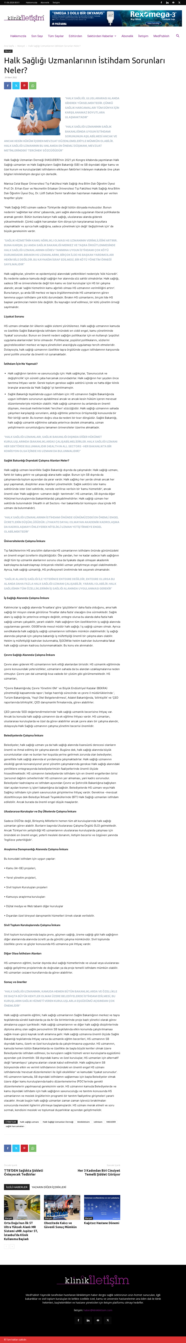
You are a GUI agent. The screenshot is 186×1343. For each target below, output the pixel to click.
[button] (177, 36)
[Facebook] (161, 2)
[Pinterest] (24, 85)
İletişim (56, 2)
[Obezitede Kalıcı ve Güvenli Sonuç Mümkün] (62, 1207)
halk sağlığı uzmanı (29, 1121)
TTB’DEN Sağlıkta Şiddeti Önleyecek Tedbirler (23, 1172)
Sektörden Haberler (100, 36)
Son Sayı (37, 36)
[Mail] (173, 2)
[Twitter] (179, 2)
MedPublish (161, 36)
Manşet (21, 45)
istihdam (98, 1121)
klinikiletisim (83, 1121)
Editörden (75, 36)
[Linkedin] (167, 2)
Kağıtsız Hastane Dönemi (101, 1223)
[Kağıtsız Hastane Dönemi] (102, 1207)
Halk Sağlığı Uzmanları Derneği (58, 1121)
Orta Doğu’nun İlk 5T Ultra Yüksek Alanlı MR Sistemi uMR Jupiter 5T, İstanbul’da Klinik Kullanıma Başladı (21, 1231)
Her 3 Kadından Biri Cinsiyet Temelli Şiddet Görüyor (99, 1172)
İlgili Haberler (16, 1187)
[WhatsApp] (32, 85)
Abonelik (45, 2)
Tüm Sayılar (56, 36)
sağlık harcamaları (15, 1126)
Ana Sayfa (9, 45)
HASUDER (111, 1121)
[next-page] (12, 1246)
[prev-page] (6, 1246)
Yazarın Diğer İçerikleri (49, 1187)
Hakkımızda (31, 2)
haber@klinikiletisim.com (98, 1310)
